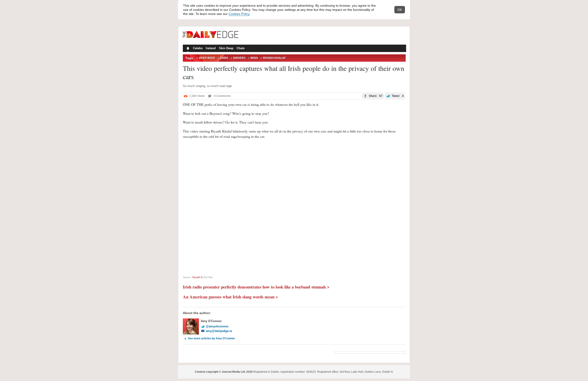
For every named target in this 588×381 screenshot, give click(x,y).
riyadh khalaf (274, 58)
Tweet (397, 96)
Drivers (239, 58)
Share (375, 96)
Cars (224, 58)
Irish (254, 58)
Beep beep (207, 58)
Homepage (187, 49)
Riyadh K (197, 277)
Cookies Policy (239, 14)
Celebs (198, 48)
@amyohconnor (217, 326)
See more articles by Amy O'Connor (211, 338)
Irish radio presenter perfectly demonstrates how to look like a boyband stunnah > (256, 287)
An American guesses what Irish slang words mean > (230, 297)
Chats (241, 48)
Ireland (211, 48)
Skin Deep (226, 48)
